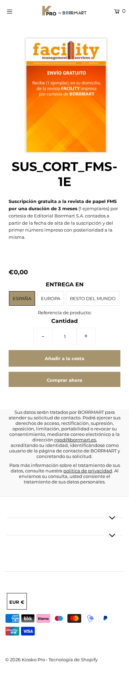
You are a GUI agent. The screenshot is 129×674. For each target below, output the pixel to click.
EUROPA (50, 298)
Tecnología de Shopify (73, 659)
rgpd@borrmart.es (75, 439)
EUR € (16, 602)
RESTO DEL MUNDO (93, 298)
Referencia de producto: (65, 312)
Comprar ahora (64, 380)
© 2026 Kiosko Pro (25, 659)
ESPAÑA (22, 298)
